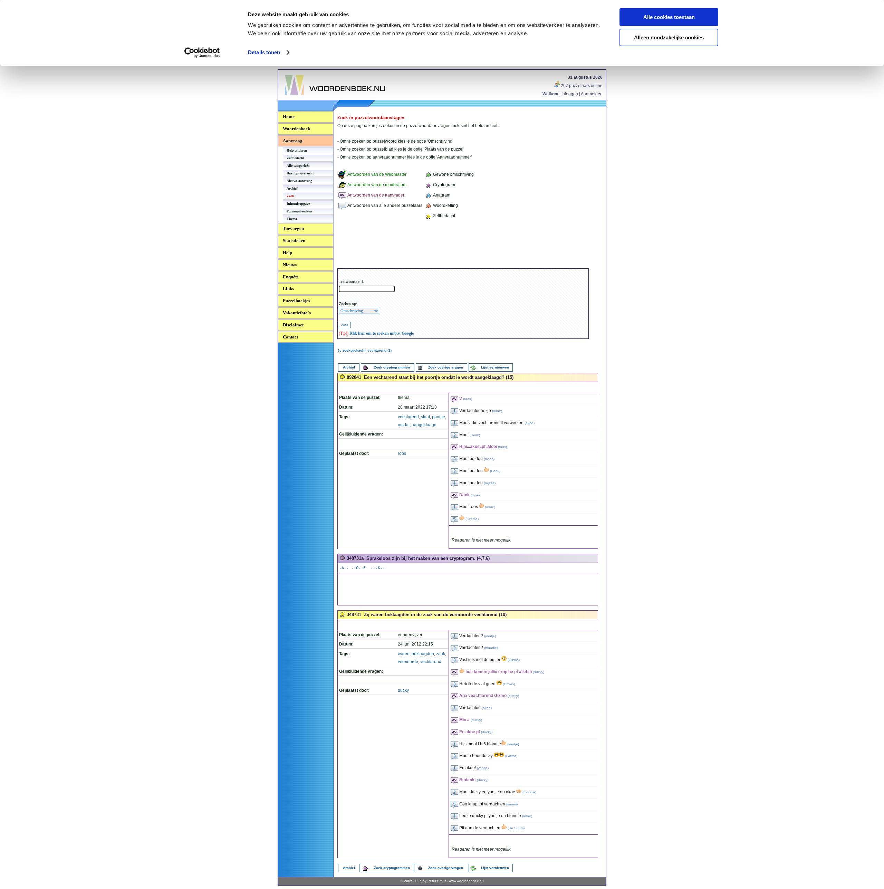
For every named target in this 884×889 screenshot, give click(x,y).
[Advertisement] (463, 244)
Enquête (291, 276)
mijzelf (489, 483)
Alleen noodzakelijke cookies (669, 37)
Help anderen (297, 150)
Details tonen (264, 52)
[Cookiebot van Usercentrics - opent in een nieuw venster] (202, 52)
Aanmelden (592, 94)
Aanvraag (292, 140)
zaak (440, 653)
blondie (491, 648)
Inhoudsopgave (298, 203)
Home (289, 116)
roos (402, 453)
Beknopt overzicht (300, 173)
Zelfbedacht (295, 158)
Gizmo (514, 660)
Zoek (290, 196)
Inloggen (569, 94)
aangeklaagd (424, 424)
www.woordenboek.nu (466, 881)
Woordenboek (296, 128)
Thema (292, 219)
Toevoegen (293, 228)
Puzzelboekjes (296, 300)
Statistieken (294, 240)
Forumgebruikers (300, 211)
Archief (292, 188)
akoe (497, 411)
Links (288, 288)
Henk (475, 435)
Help (287, 252)
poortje (438, 416)
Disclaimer (293, 324)
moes (489, 459)
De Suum (516, 828)
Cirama (472, 519)
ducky (403, 690)
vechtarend (408, 416)
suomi (512, 804)
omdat (404, 424)
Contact (290, 337)
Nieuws (290, 264)
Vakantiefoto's (297, 312)
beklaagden (423, 653)
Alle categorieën (298, 166)
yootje (490, 636)
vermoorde (408, 661)
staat (425, 416)
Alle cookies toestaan (669, 17)
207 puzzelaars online (581, 85)
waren (404, 653)
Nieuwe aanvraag (299, 181)
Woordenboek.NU (303, 98)
